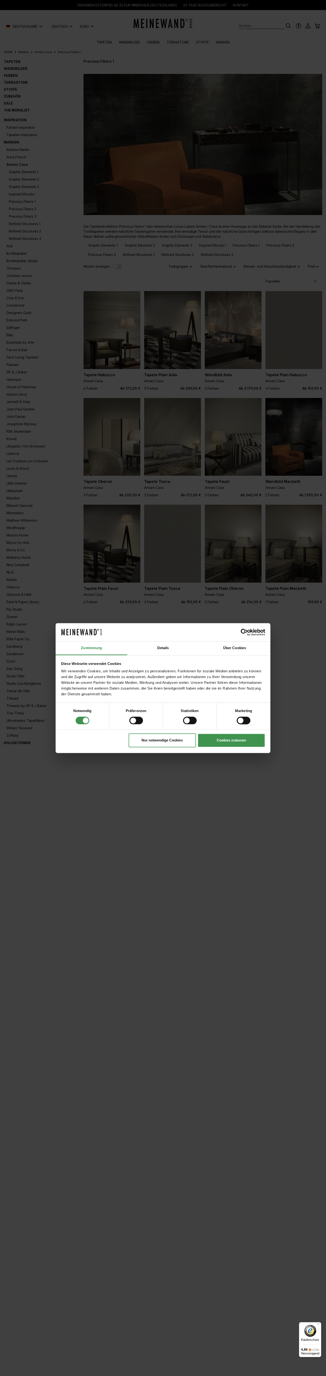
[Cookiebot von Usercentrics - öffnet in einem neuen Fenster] (244, 632)
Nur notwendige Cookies (162, 740)
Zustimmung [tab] (91, 648)
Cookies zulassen (231, 740)
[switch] (136, 720)
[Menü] (318, 1325)
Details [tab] (163, 648)
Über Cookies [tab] (234, 648)
